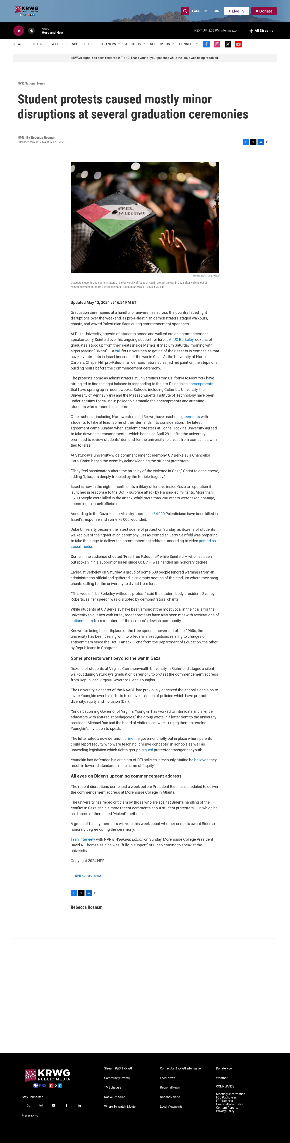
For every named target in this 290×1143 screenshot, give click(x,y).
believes (200, 760)
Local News (167, 1078)
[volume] (31, 31)
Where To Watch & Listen (120, 1106)
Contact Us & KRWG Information (181, 1068)
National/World (170, 1097)
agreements (189, 416)
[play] (18, 30)
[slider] (38, 30)
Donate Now (224, 1068)
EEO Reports (224, 1101)
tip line (127, 738)
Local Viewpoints (171, 1106)
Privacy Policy (225, 1111)
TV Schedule (112, 1087)
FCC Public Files (226, 1097)
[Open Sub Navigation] (25, 44)
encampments (201, 384)
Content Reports (227, 1107)
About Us (133, 44)
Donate (265, 11)
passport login (206, 11)
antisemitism (82, 620)
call (118, 351)
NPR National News (31, 83)
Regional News (170, 1087)
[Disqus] (145, 996)
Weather (222, 1078)
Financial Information (230, 1104)
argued (147, 750)
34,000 (159, 513)
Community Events (117, 1078)
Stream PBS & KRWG (118, 1068)
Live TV (238, 11)
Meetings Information (230, 1094)
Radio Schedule (114, 1097)
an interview (85, 839)
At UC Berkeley (181, 339)
